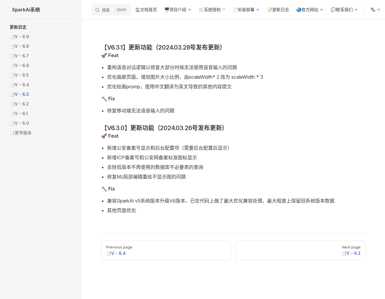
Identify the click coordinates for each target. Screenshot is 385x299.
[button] (41, 27)
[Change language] (375, 9)
